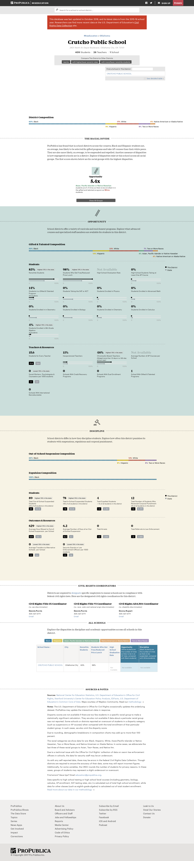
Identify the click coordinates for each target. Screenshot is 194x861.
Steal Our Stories (152, 809)
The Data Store (18, 813)
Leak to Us (148, 805)
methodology (134, 701)
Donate (178, 2)
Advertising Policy (64, 828)
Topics (14, 817)
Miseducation (40, 3)
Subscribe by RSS (108, 809)
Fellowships (70, 817)
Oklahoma (105, 35)
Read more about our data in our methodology (69, 789)
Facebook (104, 817)
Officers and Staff (64, 813)
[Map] (65, 86)
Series (14, 821)
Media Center (62, 824)
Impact (14, 832)
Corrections (17, 836)
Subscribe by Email (109, 805)
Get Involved (17, 828)
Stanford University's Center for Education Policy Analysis (82, 698)
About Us (59, 805)
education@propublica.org (88, 774)
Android (112, 821)
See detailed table (154, 78)
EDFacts (115, 698)
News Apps (16, 824)
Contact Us (149, 813)
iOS (101, 821)
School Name (43, 647)
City (66, 647)
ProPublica (16, 805)
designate (76, 592)
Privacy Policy (62, 836)
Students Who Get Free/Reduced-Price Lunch (99, 650)
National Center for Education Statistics (75, 695)
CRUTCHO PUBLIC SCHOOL (119, 73)
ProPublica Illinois (20, 809)
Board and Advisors (65, 809)
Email (31, 616)
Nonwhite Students (84, 648)
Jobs (57, 817)
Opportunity (129, 652)
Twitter (102, 813)
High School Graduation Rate (115, 651)
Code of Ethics (62, 832)
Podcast (103, 824)
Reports (59, 821)
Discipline (148, 652)
